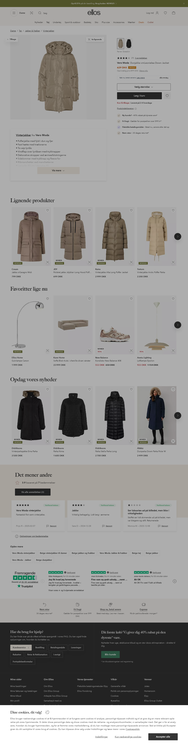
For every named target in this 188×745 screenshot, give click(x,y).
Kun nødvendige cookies (128, 736)
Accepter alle (163, 736)
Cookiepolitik (133, 729)
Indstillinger (101, 736)
